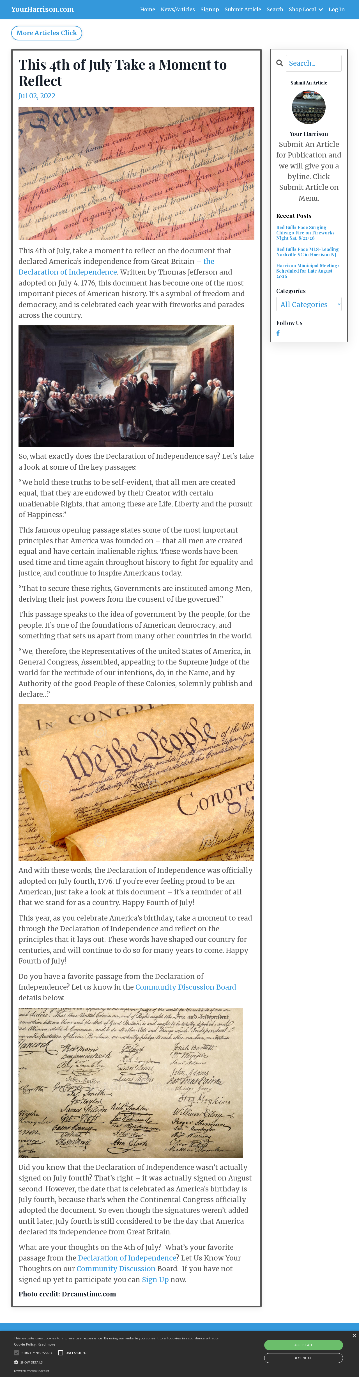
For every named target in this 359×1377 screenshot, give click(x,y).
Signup (210, 9)
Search (275, 9)
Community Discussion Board (185, 987)
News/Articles (178, 9)
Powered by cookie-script (31, 1371)
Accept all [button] (303, 1345)
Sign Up (155, 1279)
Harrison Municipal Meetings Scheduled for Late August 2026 (308, 271)
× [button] (354, 1336)
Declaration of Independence (127, 1258)
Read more (47, 1344)
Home (147, 9)
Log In (337, 9)
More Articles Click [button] (46, 33)
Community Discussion (116, 1268)
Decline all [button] (303, 1358)
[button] (121, 1362)
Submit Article (243, 9)
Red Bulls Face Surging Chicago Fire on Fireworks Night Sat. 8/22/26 (305, 233)
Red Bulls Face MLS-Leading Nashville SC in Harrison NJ (307, 251)
